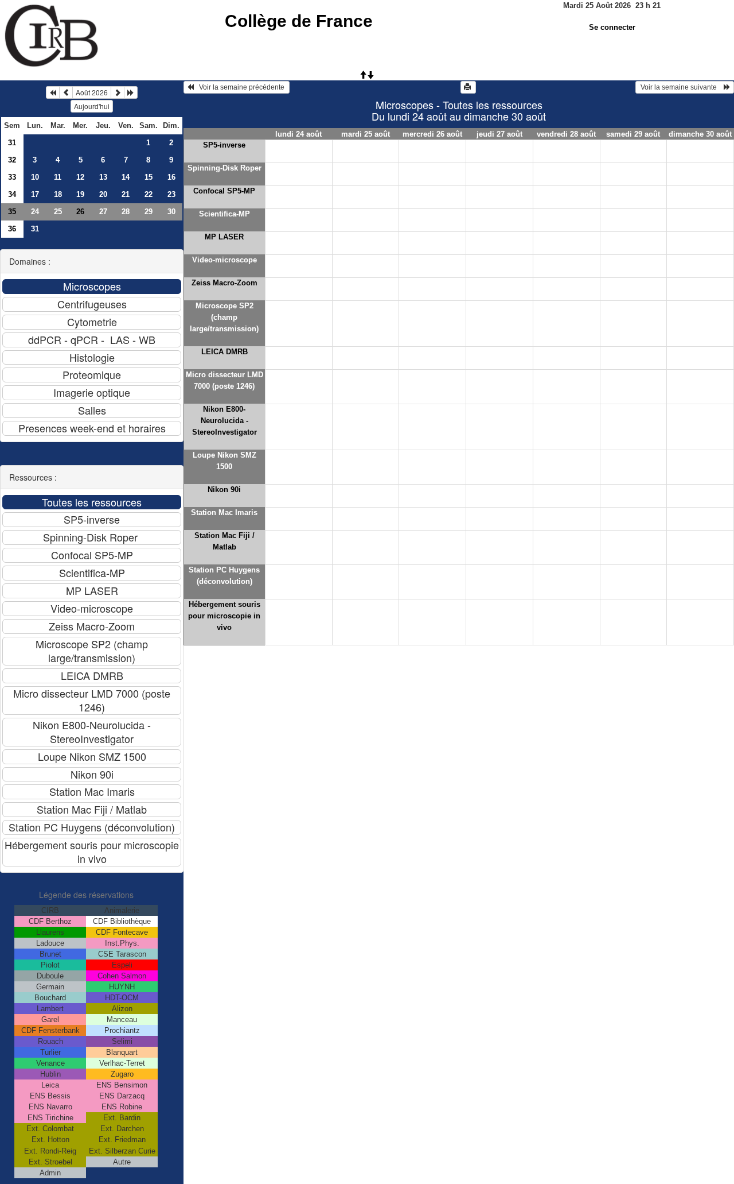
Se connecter (612, 27)
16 (171, 177)
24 (35, 211)
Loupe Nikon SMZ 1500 (224, 461)
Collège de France (299, 20)
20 (103, 194)
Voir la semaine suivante (681, 87)
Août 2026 (92, 92)
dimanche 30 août (700, 134)
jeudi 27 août (499, 134)
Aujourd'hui (92, 106)
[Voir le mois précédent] (66, 92)
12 (80, 177)
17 (35, 194)
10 (35, 177)
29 (149, 211)
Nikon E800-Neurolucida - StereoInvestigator (224, 420)
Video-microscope (224, 260)
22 (149, 194)
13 (103, 177)
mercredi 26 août (432, 134)
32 (12, 160)
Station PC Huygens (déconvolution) (224, 576)
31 (12, 142)
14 (126, 177)
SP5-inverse (224, 145)
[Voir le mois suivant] (117, 92)
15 (149, 177)
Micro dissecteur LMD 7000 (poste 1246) (224, 380)
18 (58, 194)
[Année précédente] (53, 92)
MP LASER (224, 237)
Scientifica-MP (224, 214)
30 (171, 211)
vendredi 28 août (566, 134)
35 (12, 211)
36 (12, 229)
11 (57, 177)
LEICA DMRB (224, 351)
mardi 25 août (365, 134)
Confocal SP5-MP (224, 191)
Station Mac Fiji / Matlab (224, 541)
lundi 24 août (298, 134)
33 (12, 177)
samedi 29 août (633, 134)
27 (103, 211)
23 (171, 194)
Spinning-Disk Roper (224, 168)
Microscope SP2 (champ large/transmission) (224, 317)
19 (80, 194)
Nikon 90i (224, 489)
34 (12, 194)
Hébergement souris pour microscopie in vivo (224, 616)
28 (126, 211)
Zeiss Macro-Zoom (224, 282)
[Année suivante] (131, 92)
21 (126, 194)
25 (58, 211)
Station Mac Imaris (224, 512)
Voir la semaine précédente (240, 87)
